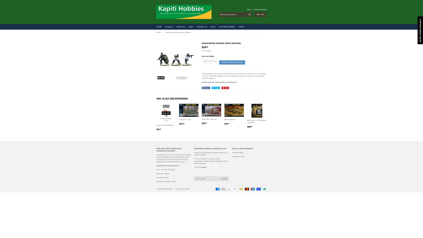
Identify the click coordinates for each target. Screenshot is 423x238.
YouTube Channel (227, 27)
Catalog (169, 27)
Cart (262, 14)
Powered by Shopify (182, 189)
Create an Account (260, 9)
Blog (213, 27)
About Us (180, 27)
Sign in (249, 9)
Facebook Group (238, 156)
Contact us (202, 27)
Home (158, 27)
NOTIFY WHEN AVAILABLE (232, 62)
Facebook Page (237, 152)
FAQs (191, 27)
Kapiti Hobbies (167, 189)
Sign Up (224, 179)
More (241, 27)
